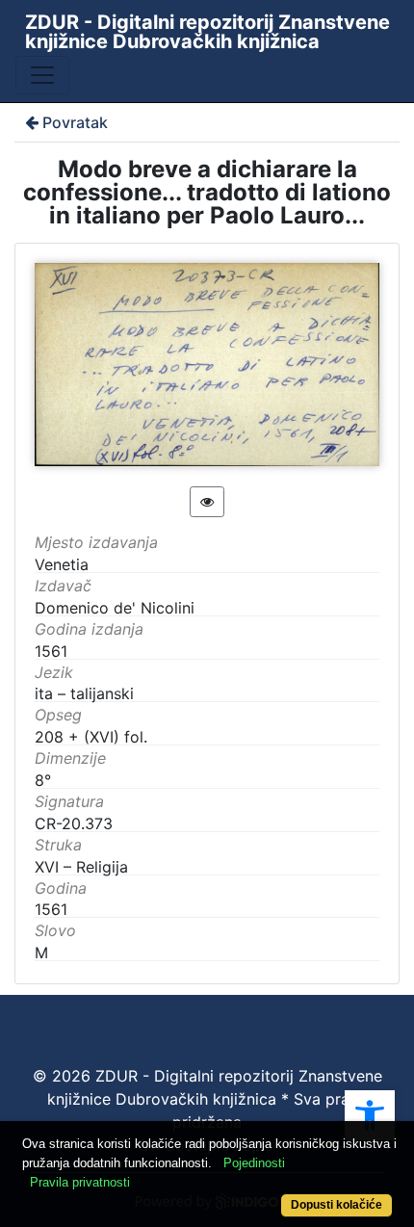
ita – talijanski (84, 693)
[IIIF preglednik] (207, 501)
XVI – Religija (81, 866)
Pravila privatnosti (80, 1182)
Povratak (75, 122)
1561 (51, 909)
